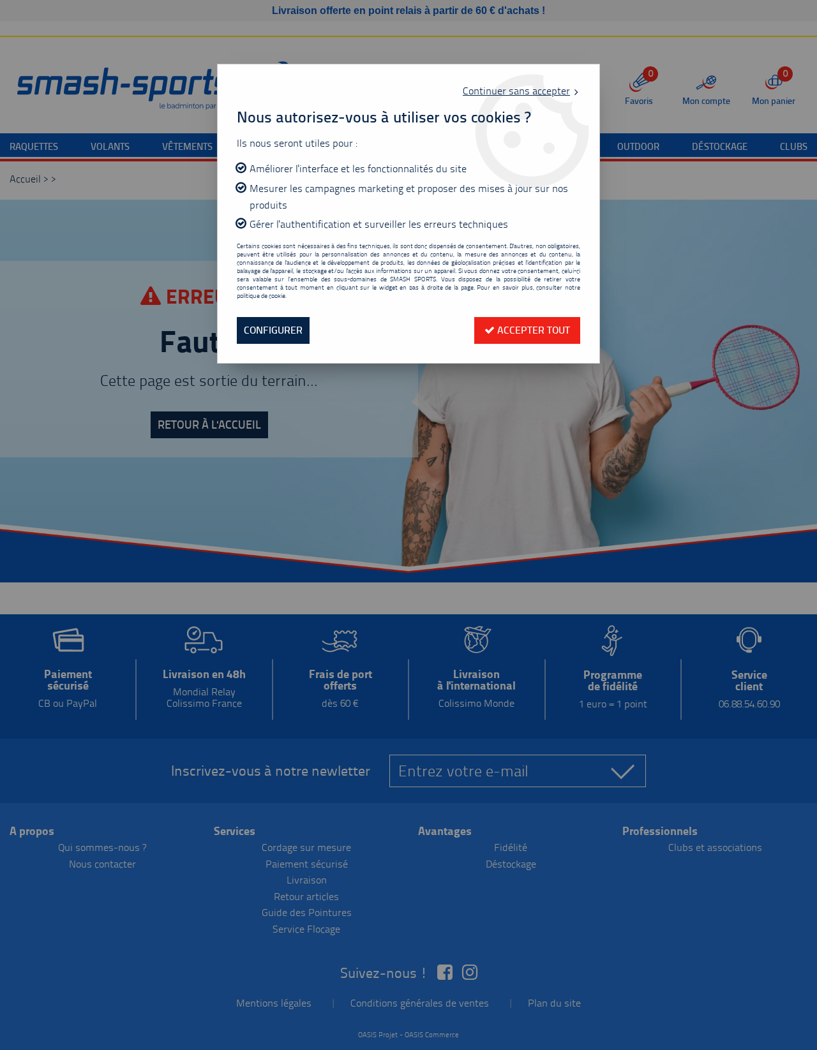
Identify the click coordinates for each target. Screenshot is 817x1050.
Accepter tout (532, 330)
